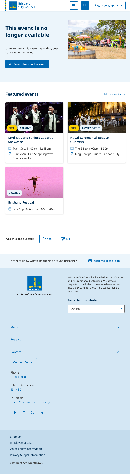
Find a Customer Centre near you (32, 402)
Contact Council (23, 362)
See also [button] (16, 339)
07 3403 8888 (19, 377)
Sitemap (15, 436)
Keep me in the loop (106, 261)
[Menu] (74, 5)
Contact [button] (16, 352)
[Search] (85, 5)
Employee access (21, 443)
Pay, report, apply (106, 5)
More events (112, 94)
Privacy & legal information (27, 455)
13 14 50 (16, 389)
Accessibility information (26, 449)
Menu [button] (14, 327)
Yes (49, 239)
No (68, 239)
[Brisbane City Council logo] (20, 5)
